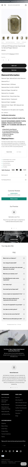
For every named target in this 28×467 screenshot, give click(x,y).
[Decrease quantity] (3, 60)
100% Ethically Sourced (21, 402)
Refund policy (3, 461)
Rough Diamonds (5, 404)
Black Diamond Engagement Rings (5, 407)
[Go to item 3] (13, 37)
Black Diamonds (5, 397)
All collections (18, 410)
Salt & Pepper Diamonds (10, 42)
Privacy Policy (4, 431)
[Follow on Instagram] (10, 451)
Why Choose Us (19, 400)
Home (2, 42)
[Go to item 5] (22, 37)
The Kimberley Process (20, 405)
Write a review (14, 198)
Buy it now (14, 70)
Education (17, 413)
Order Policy (4, 428)
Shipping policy (4, 462)
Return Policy (4, 426)
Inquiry (3, 436)
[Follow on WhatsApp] (21, 451)
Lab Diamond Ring (5, 414)
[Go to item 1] (3, 37)
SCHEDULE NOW (14, 239)
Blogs (16, 415)
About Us (17, 397)
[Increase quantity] (8, 60)
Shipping (12, 53)
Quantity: (3, 57)
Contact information (12, 462)
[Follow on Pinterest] (13, 451)
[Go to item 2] (8, 37)
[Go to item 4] (17, 37)
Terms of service (18, 461)
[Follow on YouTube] (17, 451)
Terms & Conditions (6, 434)
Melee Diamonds (5, 411)
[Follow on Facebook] (2, 451)
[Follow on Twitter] (6, 451)
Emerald (18, 42)
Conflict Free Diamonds (21, 408)
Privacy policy (10, 461)
